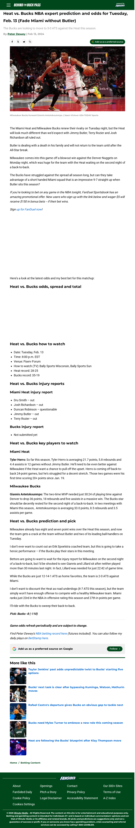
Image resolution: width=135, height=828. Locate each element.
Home (13, 762)
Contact (72, 786)
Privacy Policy (76, 792)
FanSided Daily (22, 792)
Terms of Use (112, 792)
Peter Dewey (17, 34)
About (17, 786)
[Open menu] (9, 5)
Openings (46, 786)
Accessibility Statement (82, 798)
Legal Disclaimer (51, 798)
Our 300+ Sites (112, 786)
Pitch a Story (48, 792)
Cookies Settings (24, 804)
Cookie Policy (21, 798)
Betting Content (30, 762)
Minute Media (21, 813)
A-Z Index (109, 798)
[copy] (30, 41)
